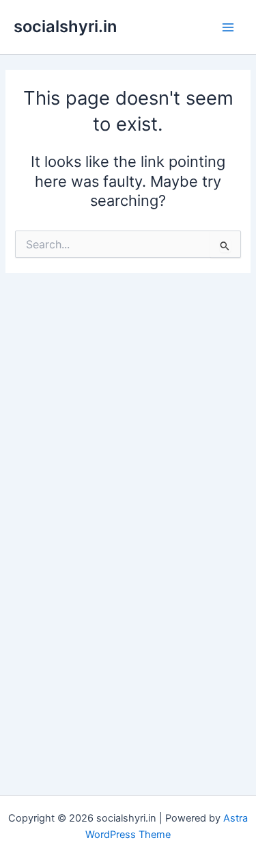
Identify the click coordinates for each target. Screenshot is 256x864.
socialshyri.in (65, 26)
